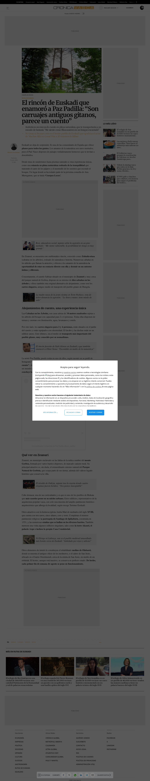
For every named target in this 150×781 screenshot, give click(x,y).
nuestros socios (70, 372)
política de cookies (94, 386)
